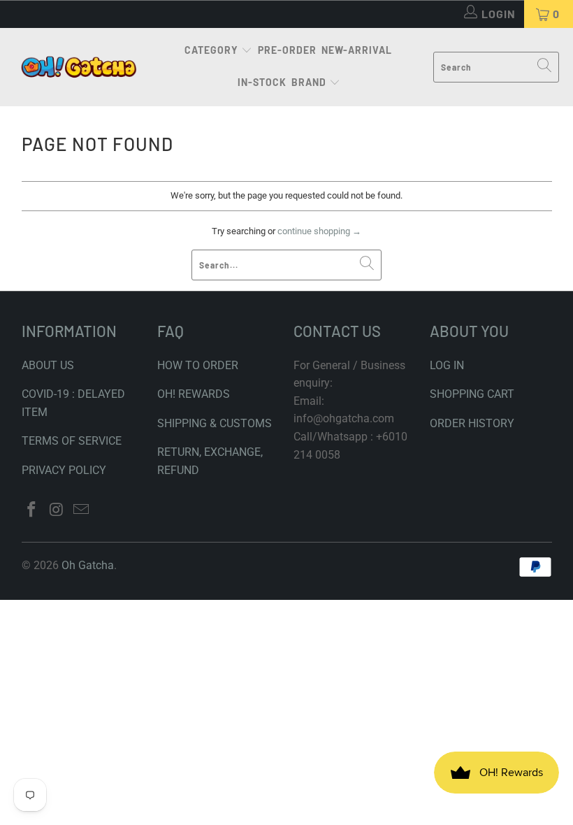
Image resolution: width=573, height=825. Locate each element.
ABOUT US (48, 365)
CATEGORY (211, 50)
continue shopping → (319, 231)
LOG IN (447, 365)
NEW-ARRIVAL (356, 50)
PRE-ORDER (287, 50)
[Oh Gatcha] (78, 67)
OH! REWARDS (193, 394)
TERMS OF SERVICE (72, 440)
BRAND (308, 82)
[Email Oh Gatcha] (81, 510)
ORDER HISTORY (472, 423)
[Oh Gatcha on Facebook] (32, 510)
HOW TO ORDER (197, 365)
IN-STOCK (262, 82)
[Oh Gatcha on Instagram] (56, 510)
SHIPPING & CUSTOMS (214, 423)
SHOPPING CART (472, 394)
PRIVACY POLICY (64, 470)
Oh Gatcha (87, 565)
